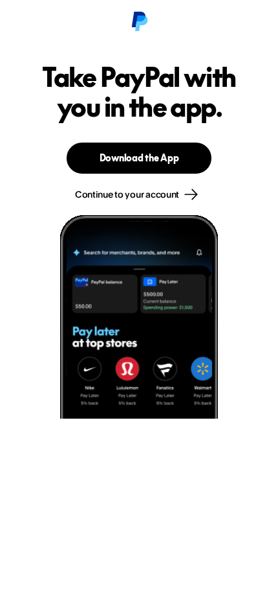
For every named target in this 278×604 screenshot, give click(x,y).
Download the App (139, 157)
